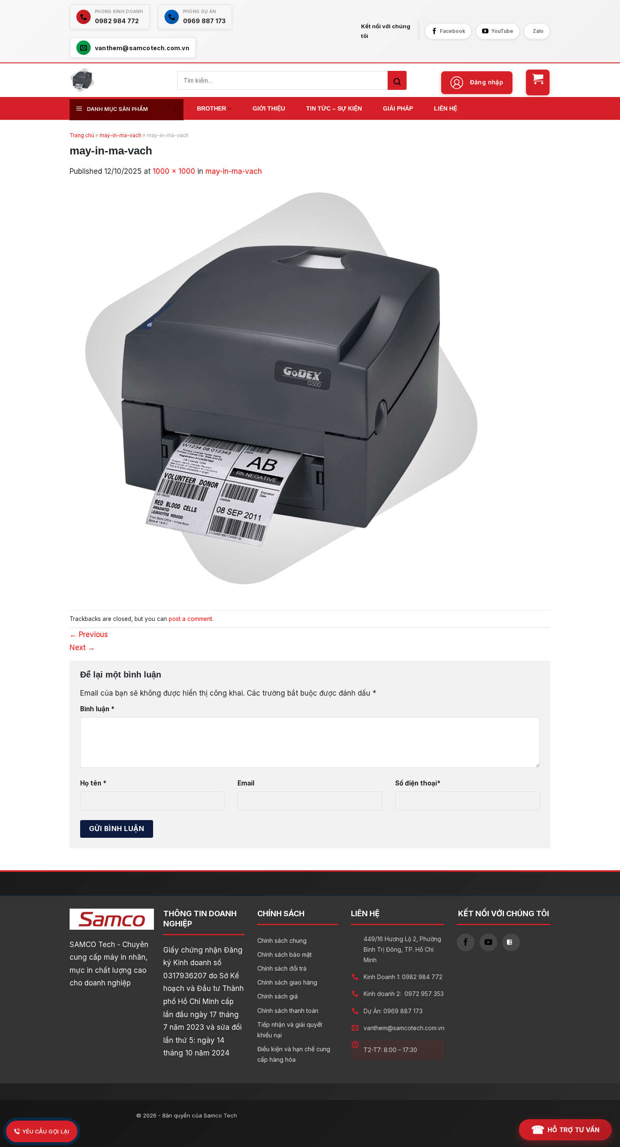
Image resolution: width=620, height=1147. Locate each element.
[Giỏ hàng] (538, 82)
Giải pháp (398, 108)
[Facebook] (465, 942)
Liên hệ (445, 108)
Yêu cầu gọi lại (45, 1131)
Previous (89, 634)
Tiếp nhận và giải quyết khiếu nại (289, 1030)
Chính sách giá (277, 996)
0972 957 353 (424, 993)
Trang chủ (82, 135)
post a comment (190, 618)
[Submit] (397, 80)
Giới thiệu (269, 108)
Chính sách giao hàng (287, 982)
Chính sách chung (282, 940)
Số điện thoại (418, 783)
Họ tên (93, 783)
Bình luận (97, 709)
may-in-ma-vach (120, 135)
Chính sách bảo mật (284, 954)
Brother (211, 108)
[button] (477, 82)
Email (245, 783)
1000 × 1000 (174, 171)
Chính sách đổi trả (282, 968)
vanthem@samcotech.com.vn (404, 1027)
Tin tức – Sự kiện (334, 108)
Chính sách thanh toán (287, 1010)
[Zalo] (511, 942)
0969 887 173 (403, 1011)
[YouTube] (488, 942)
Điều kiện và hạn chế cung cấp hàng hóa (293, 1054)
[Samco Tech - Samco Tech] (82, 80)
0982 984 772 (422, 976)
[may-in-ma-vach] (280, 388)
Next (82, 647)
